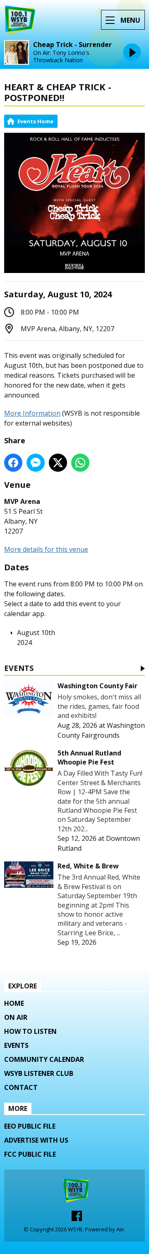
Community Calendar (44, 1059)
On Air (15, 1017)
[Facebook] (77, 1218)
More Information (32, 413)
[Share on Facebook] (13, 463)
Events (19, 668)
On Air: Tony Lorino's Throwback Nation (61, 56)
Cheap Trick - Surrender (72, 44)
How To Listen (30, 1031)
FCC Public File (30, 1154)
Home (14, 1003)
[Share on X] (58, 463)
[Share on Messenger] (35, 463)
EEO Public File (29, 1126)
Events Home (35, 121)
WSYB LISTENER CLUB (38, 1073)
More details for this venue (46, 549)
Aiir (120, 1229)
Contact (21, 1087)
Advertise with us (36, 1140)
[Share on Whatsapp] (80, 463)
